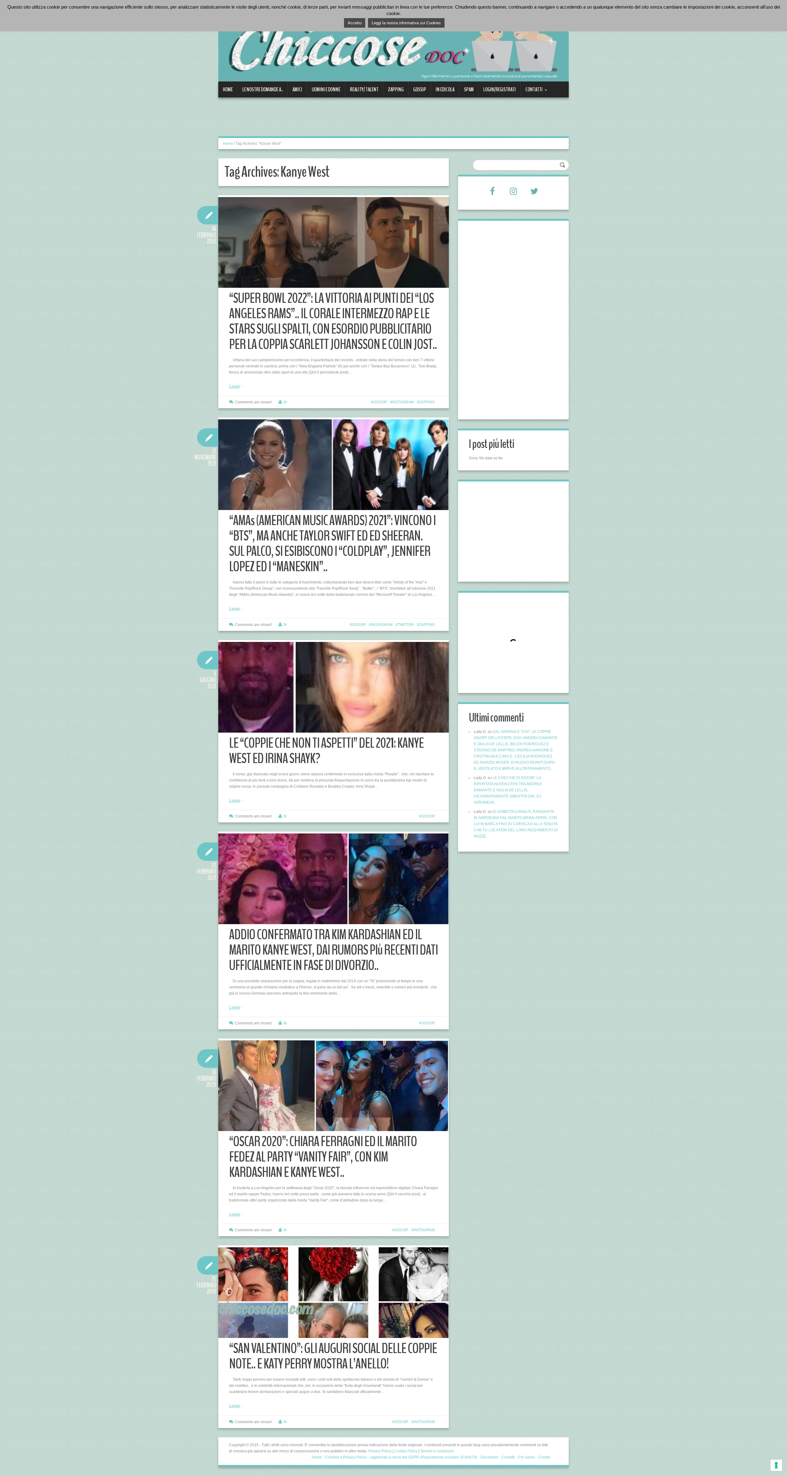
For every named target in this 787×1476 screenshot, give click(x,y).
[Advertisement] (330, 120)
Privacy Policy (380, 1451)
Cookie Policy (405, 1451)
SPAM (469, 89)
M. (285, 402)
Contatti (532, 91)
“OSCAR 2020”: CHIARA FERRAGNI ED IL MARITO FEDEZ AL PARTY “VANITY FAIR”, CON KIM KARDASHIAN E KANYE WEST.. (323, 1157)
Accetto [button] (355, 23)
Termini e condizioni (437, 1451)
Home (228, 89)
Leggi (234, 386)
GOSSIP (419, 89)
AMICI (297, 89)
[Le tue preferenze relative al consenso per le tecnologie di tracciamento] (776, 1465)
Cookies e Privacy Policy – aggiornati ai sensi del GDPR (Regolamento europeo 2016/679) (401, 1457)
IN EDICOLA (445, 89)
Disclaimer (489, 1457)
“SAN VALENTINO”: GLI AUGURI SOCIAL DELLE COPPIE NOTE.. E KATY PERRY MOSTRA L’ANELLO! (333, 1356)
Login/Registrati (499, 89)
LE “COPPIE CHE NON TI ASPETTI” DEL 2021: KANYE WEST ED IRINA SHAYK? (326, 751)
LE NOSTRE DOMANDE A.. (262, 89)
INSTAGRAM (403, 402)
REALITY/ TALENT (364, 89)
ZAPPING (396, 89)
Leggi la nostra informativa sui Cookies (406, 23)
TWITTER (406, 625)
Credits (544, 1457)
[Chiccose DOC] (393, 44)
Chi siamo (526, 1457)
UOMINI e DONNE (326, 89)
